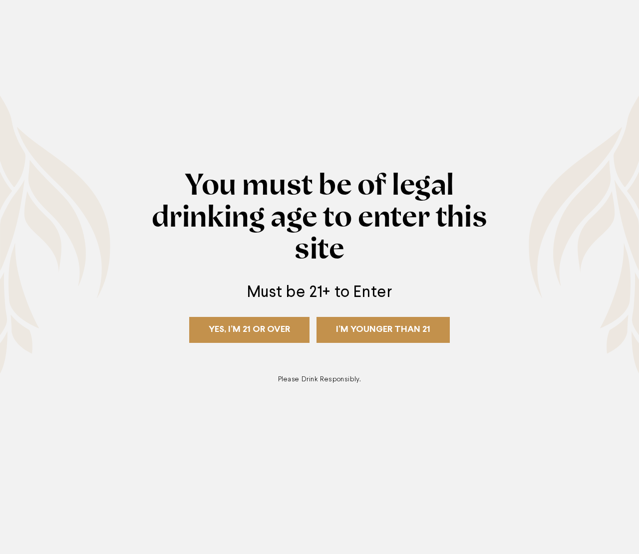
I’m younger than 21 (383, 329)
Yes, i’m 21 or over (249, 329)
